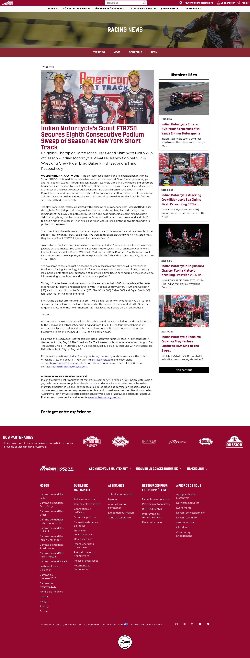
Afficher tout (184, 370)
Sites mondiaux (154, 624)
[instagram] (184, 624)
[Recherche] (144, 2)
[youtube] (200, 624)
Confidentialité (91, 624)
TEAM (154, 52)
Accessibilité (137, 624)
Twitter (61, 363)
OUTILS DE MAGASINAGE (141, 8)
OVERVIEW (99, 52)
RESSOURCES (192, 8)
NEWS (117, 52)
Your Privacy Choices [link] (112, 624)
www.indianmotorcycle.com (104, 397)
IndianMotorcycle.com (100, 359)
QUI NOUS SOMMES (169, 8)
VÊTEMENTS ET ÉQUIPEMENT (108, 8)
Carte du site (74, 624)
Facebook (50, 363)
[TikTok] (208, 624)
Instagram (74, 363)
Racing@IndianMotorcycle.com (69, 366)
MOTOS (51, 8)
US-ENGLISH (195, 469)
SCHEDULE (135, 52)
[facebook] (176, 624)
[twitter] (192, 624)
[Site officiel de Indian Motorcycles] (7, 3)
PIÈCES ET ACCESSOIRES (75, 8)
